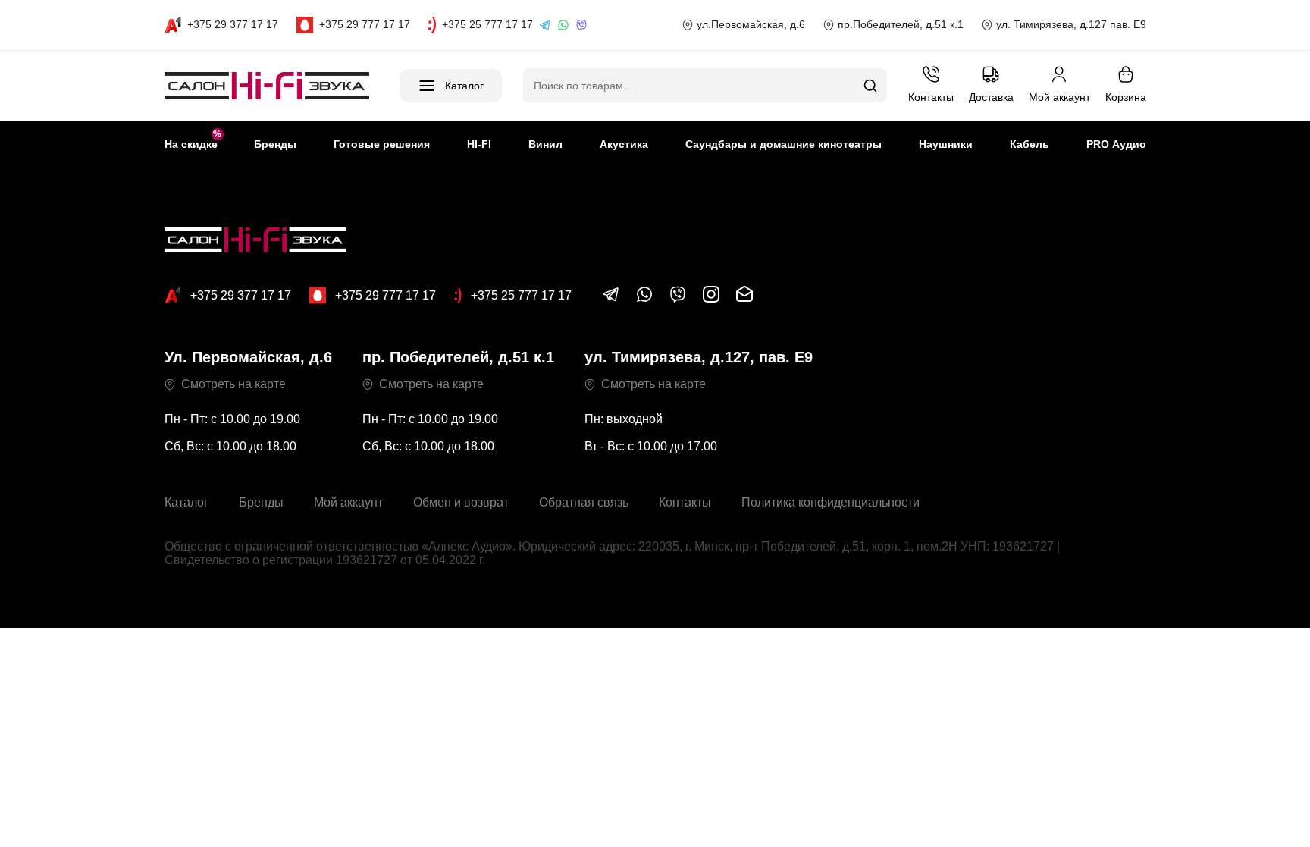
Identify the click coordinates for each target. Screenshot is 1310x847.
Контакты (685, 502)
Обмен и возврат (461, 502)
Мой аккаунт (348, 502)
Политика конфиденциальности (830, 502)
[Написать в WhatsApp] (644, 299)
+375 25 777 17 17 (521, 295)
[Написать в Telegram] (611, 299)
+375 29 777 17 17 (385, 295)
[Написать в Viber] (678, 299)
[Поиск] (870, 85)
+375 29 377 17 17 (240, 295)
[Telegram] (545, 25)
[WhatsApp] (563, 25)
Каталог (186, 502)
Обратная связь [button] (583, 502)
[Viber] (581, 25)
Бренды (261, 502)
